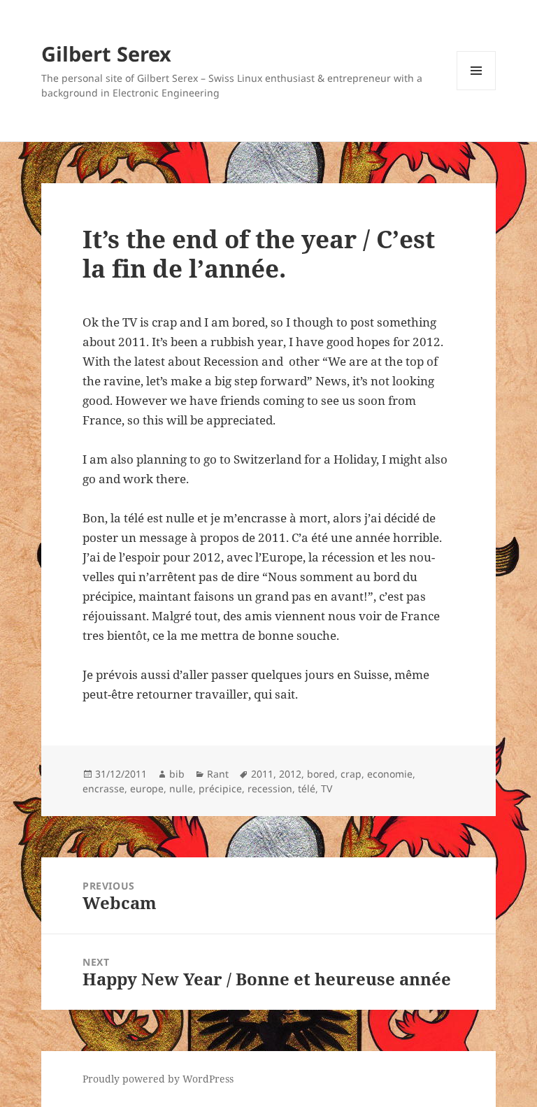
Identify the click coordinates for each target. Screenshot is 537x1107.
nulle (181, 788)
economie (390, 773)
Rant (218, 773)
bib (177, 773)
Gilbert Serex (106, 53)
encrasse (103, 788)
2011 (262, 773)
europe (147, 788)
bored (321, 773)
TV (326, 788)
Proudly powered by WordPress (158, 1078)
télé (306, 788)
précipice (220, 788)
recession (270, 788)
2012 (290, 773)
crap (351, 773)
